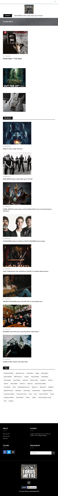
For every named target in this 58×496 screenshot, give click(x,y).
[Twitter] (9, 452)
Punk (30, 394)
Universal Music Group (44, 397)
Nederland (18, 390)
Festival (50, 380)
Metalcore (35, 387)
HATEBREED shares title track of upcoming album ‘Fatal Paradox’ (21, 331)
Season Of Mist (43, 394)
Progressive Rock (21, 394)
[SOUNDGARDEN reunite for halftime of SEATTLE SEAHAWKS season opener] (29, 225)
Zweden (11, 401)
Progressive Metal (9, 394)
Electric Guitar (34, 380)
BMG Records (18, 376)
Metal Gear (43, 387)
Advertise (5, 438)
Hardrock (30, 383)
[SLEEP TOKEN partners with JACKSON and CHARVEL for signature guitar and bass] (29, 255)
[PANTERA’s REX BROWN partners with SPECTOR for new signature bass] (29, 286)
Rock (35, 394)
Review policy (6, 436)
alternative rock (20, 373)
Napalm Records (8, 390)
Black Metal (44, 373)
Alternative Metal (8, 373)
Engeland (43, 380)
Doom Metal (16, 380)
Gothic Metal (13, 383)
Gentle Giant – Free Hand (12, 59)
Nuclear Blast (36, 390)
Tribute (34, 397)
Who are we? (6, 434)
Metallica (50, 387)
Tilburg (28, 397)
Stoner (52, 394)
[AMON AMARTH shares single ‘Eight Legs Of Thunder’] (29, 163)
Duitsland (25, 380)
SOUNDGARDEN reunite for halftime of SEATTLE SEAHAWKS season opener (24, 241)
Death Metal (44, 376)
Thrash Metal (19, 397)
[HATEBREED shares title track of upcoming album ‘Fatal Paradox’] (29, 316)
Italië (14, 387)
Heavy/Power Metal (40, 383)
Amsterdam (30, 373)
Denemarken (7, 380)
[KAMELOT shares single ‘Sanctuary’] (29, 133)
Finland (6, 383)
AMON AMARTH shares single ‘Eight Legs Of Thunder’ (28, 15)
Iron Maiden (7, 387)
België (37, 373)
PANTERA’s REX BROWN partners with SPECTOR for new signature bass (22, 301)
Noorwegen (27, 390)
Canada (26, 376)
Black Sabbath (8, 376)
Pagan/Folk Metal (47, 390)
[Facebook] (5, 452)
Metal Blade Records (23, 387)
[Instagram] (13, 452)
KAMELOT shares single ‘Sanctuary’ (13, 149)
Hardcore (22, 383)
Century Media (35, 376)
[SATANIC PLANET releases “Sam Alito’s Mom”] (29, 346)
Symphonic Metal (9, 397)
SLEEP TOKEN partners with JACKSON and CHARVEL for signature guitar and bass (25, 271)
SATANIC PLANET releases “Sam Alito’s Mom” (15, 362)
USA (5, 401)
